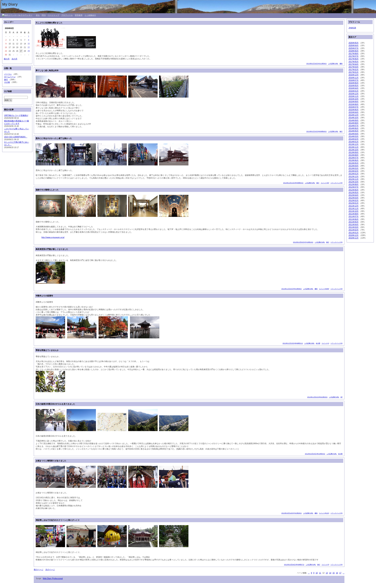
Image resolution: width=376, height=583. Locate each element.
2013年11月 (354, 147)
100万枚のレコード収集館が (16, 115)
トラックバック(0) (336, 183)
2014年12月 (354, 115)
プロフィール (67, 15)
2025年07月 (354, 48)
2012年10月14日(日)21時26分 (291, 513)
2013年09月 (354, 152)
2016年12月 (354, 75)
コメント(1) (325, 343)
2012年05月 (354, 192)
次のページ (50, 569)
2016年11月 (354, 78)
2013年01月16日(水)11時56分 (316, 63)
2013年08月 (354, 155)
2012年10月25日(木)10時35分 (315, 454)
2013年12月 (354, 144)
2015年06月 (354, 110)
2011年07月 (354, 216)
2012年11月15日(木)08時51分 (293, 343)
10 (317, 573)
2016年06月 (354, 83)
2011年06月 (354, 219)
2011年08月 (354, 214)
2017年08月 (354, 53)
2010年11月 (354, 238)
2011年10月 (354, 211)
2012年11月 (354, 179)
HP (341, 397)
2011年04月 (354, 224)
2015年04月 (354, 112)
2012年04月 (354, 195)
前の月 (7, 59)
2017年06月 (354, 59)
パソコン (8, 74)
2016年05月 (354, 85)
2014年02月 (354, 139)
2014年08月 (354, 123)
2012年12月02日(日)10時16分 (303, 242)
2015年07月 (354, 107)
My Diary (10, 4)
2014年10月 (354, 118)
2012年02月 (354, 200)
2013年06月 (354, 160)
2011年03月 (354, 227)
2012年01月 (354, 203)
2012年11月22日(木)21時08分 (291, 289)
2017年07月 (354, 56)
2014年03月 (354, 136)
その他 (7, 82)
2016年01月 (354, 91)
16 (337, 573)
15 (334, 573)
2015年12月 (354, 94)
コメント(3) (325, 564)
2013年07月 (354, 158)
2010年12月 (354, 235)
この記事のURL (333, 63)
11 (320, 573)
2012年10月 (354, 182)
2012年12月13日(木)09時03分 (293, 183)
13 (327, 573)
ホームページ (10, 77)
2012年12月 (354, 176)
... (309, 573)
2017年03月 (354, 67)
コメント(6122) (324, 513)
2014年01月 (354, 142)
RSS (44, 15)
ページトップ (53, 15)
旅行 (341, 131)
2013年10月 (354, 150)
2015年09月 (354, 101)
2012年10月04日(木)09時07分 (294, 564)
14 (330, 573)
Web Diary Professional (53, 578)
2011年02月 (354, 230)
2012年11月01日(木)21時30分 (317, 397)
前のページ (38, 569)
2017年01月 (354, 72)
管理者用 (78, 15)
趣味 (341, 63)
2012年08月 (354, 184)
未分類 (318, 343)
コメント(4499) (324, 289)
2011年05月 (354, 222)
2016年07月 (354, 80)
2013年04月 (354, 166)
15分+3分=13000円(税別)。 (15, 137)
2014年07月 (354, 126)
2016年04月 (354, 88)
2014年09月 (354, 120)
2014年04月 (354, 134)
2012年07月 (354, 187)
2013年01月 (354, 174)
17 (340, 573)
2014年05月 (354, 131)
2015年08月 (354, 104)
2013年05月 (354, 163)
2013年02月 (354, 171)
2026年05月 (354, 43)
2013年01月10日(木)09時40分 (316, 131)
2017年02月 (354, 69)
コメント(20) (325, 183)
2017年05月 (354, 62)
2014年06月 (354, 128)
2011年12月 (354, 206)
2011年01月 (354, 233)
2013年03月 (354, 168)
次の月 (14, 59)
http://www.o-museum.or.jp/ (52, 237)
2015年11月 (354, 96)
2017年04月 (354, 64)
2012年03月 (354, 198)
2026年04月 (354, 45)
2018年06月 (354, 51)
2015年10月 (354, 99)
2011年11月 (354, 208)
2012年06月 (354, 190)
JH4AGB (352, 28)
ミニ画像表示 (90, 15)
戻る (38, 15)
